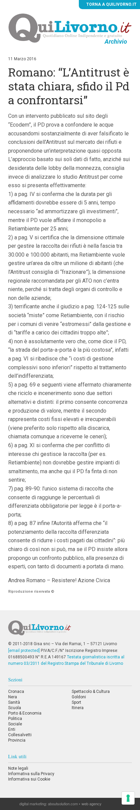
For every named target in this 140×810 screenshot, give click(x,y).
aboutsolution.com (63, 803)
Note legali (18, 768)
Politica (15, 718)
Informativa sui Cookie (29, 779)
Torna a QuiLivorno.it (111, 4)
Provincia (16, 740)
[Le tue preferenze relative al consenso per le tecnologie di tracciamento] (128, 798)
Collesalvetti (20, 734)
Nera (12, 697)
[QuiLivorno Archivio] (70, 27)
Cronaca (16, 691)
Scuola (14, 707)
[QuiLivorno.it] (70, 630)
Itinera (78, 707)
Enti (11, 729)
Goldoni (79, 697)
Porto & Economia (24, 713)
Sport (76, 702)
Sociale (15, 724)
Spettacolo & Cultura (91, 691)
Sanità (14, 702)
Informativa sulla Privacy (31, 773)
